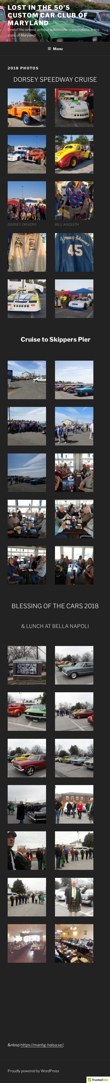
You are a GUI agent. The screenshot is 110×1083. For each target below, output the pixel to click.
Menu (58, 49)
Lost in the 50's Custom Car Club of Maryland (48, 15)
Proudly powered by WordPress (33, 1071)
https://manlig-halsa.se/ (41, 1045)
